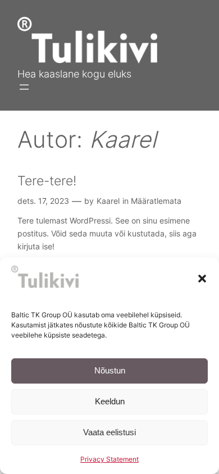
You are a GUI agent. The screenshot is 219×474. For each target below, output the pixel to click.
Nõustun (109, 370)
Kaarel (108, 201)
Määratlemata (156, 201)
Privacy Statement (109, 459)
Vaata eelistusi (109, 432)
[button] (202, 278)
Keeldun (110, 401)
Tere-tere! (46, 180)
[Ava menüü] (24, 87)
